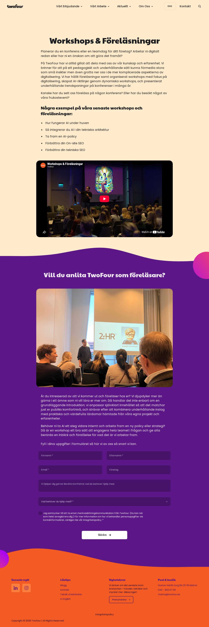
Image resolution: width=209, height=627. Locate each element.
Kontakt (185, 6)
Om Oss (144, 6)
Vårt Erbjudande (67, 6)
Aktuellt (122, 6)
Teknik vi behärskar (71, 594)
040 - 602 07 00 (167, 589)
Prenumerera (119, 599)
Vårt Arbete (98, 6)
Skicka (102, 535)
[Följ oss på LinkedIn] (15, 588)
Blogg (63, 585)
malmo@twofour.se (169, 594)
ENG (170, 6)
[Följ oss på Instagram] (26, 588)
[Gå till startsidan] (15, 6)
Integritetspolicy (104, 614)
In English (65, 599)
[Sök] (199, 6)
